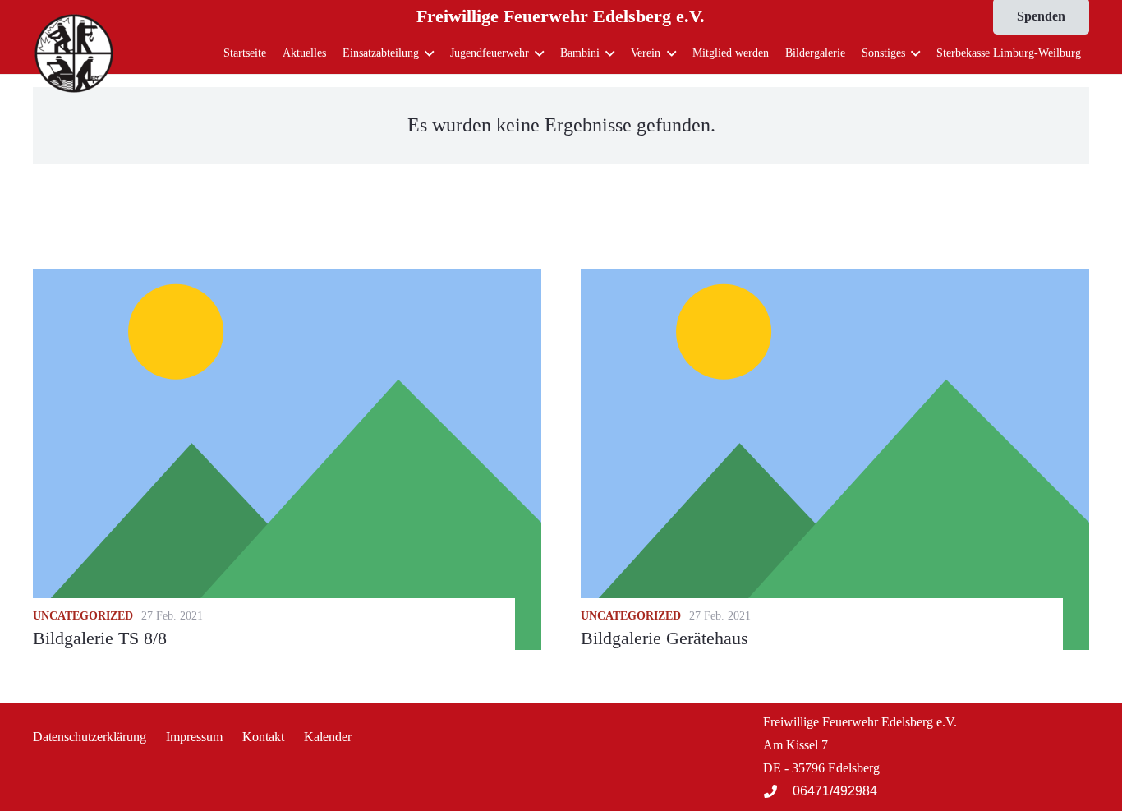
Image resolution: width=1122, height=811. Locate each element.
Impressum (194, 737)
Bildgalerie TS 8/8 (100, 638)
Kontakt (263, 737)
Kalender (328, 737)
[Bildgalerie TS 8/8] (287, 459)
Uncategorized (83, 616)
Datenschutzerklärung (89, 737)
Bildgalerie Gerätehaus (664, 638)
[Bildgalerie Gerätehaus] (835, 459)
